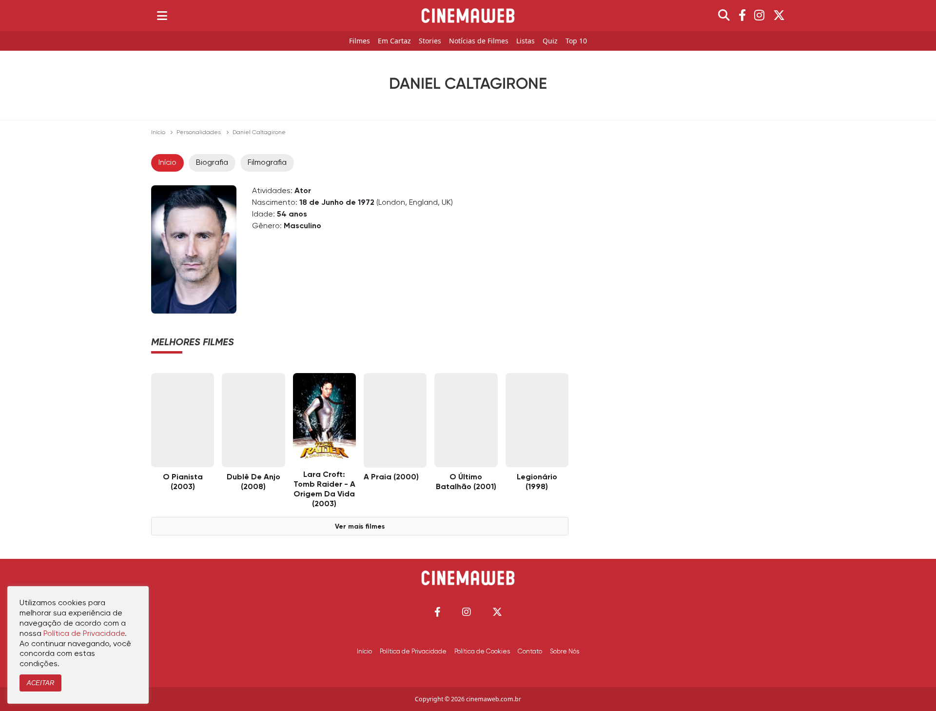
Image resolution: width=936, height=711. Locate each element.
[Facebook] (742, 15)
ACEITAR (40, 683)
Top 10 (576, 41)
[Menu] (162, 15)
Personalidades (198, 133)
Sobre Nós (564, 651)
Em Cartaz (394, 41)
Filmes (359, 41)
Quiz (550, 41)
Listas (525, 41)
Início (158, 133)
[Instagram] (759, 15)
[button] (437, 611)
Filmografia (267, 163)
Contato (530, 651)
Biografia (212, 163)
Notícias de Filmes (478, 41)
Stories (430, 41)
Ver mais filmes (360, 526)
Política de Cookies (482, 651)
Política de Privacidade (413, 651)
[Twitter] (779, 15)
